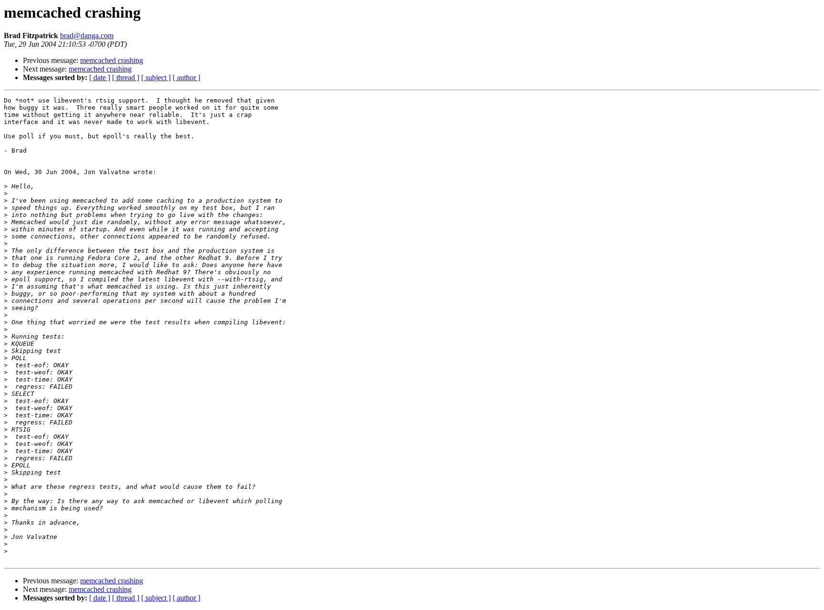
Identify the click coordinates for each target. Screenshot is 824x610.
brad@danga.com (86, 35)
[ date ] (99, 77)
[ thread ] (125, 77)
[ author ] (186, 77)
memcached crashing (111, 60)
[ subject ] (156, 77)
